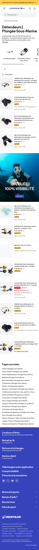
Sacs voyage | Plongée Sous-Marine (14, 400)
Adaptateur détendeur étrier (24, 59)
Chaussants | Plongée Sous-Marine (14, 383)
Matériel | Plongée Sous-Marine (13, 377)
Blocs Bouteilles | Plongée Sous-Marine (16, 380)
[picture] (6, 83)
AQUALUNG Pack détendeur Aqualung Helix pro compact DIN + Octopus (25, 344)
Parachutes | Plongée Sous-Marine (14, 406)
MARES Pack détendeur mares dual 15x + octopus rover (25, 227)
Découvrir (19, 196)
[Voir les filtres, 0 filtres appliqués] (5, 69)
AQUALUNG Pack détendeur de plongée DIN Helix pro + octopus (25, 284)
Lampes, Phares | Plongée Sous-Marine (16, 421)
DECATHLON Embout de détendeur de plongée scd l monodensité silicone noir (24, 118)
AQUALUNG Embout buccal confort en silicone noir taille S (25, 324)
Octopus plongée (9, 58)
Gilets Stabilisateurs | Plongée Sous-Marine (17, 374)
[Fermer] (35, 2)
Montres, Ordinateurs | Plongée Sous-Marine (18, 389)
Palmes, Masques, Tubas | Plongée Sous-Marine (19, 418)
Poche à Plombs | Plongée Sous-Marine (16, 395)
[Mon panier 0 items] (34, 8)
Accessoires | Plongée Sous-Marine (14, 398)
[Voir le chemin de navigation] (3, 21)
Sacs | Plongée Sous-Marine (12, 415)
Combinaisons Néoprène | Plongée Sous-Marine (19, 412)
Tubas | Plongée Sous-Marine (12, 369)
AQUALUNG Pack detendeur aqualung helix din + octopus (24, 265)
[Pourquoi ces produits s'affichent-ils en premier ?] (3, 74)
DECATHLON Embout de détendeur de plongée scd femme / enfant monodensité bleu (24, 209)
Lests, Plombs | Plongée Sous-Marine (15, 371)
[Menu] (4, 8)
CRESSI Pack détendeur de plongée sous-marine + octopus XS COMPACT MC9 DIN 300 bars (25, 80)
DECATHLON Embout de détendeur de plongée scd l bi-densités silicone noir (25, 137)
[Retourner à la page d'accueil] (17, 8)
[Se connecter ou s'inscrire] (29, 8)
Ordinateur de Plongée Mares (12, 409)
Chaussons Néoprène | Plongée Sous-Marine (18, 424)
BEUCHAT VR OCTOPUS (22, 245)
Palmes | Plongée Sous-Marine (13, 386)
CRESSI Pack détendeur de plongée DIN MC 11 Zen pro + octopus (24, 306)
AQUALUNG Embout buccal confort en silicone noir (24, 98)
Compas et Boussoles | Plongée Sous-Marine (18, 403)
